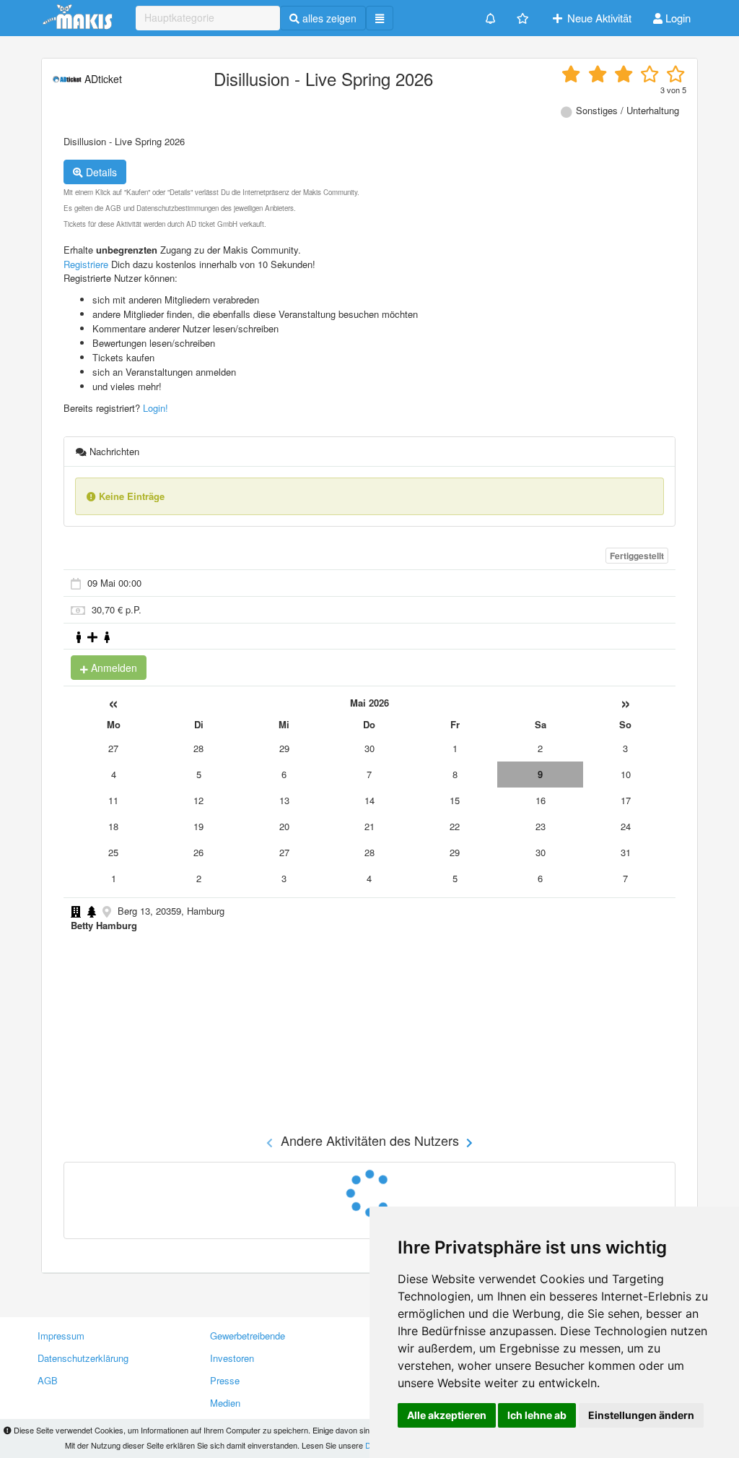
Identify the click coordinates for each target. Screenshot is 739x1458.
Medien (225, 1403)
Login (677, 17)
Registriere (86, 264)
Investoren (232, 1358)
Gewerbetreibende (247, 1335)
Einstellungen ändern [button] (641, 1415)
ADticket (102, 79)
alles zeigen (328, 18)
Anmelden (112, 667)
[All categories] (379, 18)
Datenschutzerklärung (83, 1358)
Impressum (61, 1335)
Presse (225, 1380)
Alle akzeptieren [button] (446, 1415)
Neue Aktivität (597, 17)
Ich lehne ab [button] (537, 1415)
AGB (48, 1380)
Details (100, 172)
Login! (155, 408)
